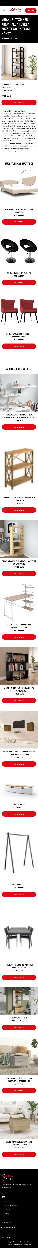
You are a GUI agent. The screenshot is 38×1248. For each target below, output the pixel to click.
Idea (6, 1201)
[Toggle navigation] (4, 10)
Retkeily (8, 1210)
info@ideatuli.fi (6, 3)
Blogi (7, 1214)
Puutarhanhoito (11, 1206)
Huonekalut (8, 38)
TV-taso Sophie (19, 804)
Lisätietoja (19, 102)
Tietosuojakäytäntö (14, 1244)
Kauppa (31, 11)
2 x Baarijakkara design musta (19, 273)
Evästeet (27, 1242)
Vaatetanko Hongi (19, 884)
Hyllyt (17, 38)
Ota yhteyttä (17, 1242)
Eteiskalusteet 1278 (19, 1017)
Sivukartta (27, 1244)
